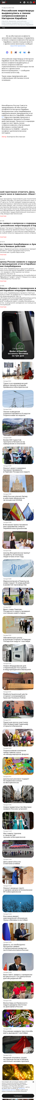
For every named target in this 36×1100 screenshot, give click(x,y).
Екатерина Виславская (16, 137)
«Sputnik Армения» (18, 46)
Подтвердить (18, 1096)
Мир (3, 27)
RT (3, 117)
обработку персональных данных (13, 1089)
